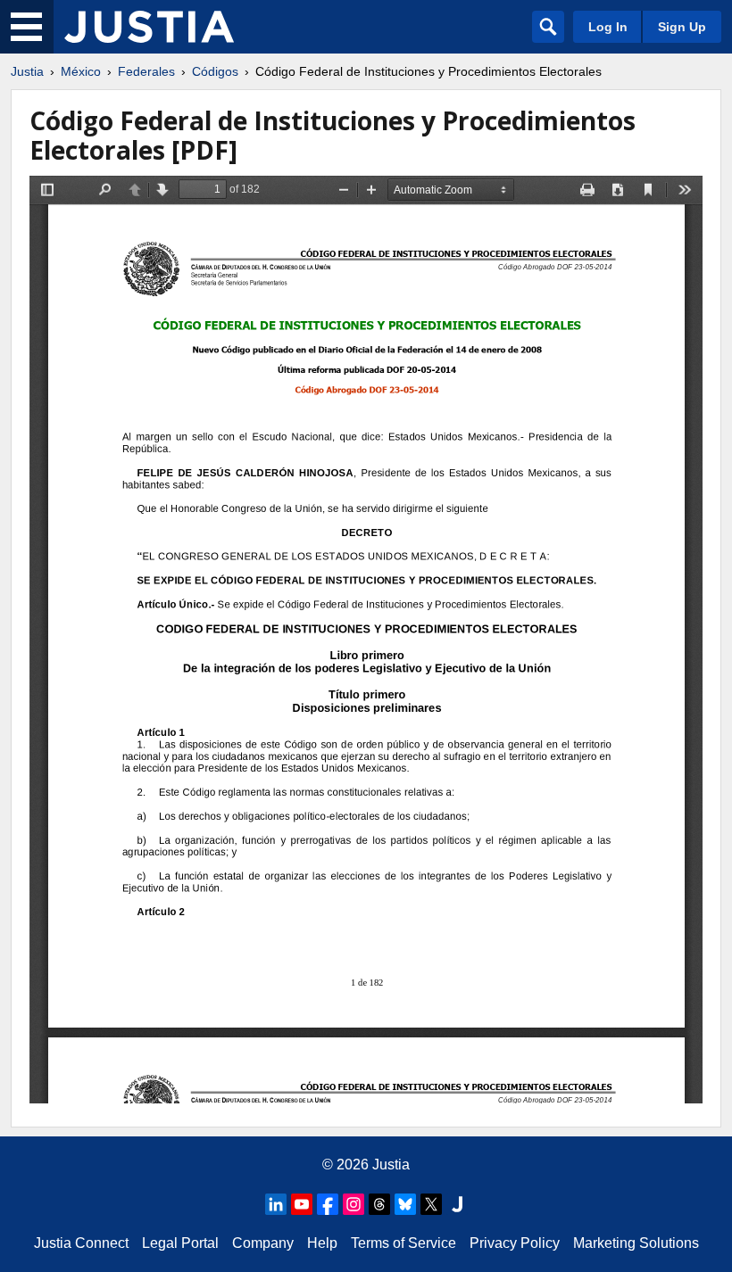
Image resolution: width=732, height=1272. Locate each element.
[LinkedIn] (276, 1204)
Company (263, 1243)
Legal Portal (180, 1243)
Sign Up (682, 27)
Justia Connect (81, 1243)
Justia (27, 71)
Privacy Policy (515, 1243)
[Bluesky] (405, 1204)
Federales (146, 71)
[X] (431, 1204)
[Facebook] (327, 1204)
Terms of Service (403, 1243)
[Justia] (149, 27)
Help (322, 1243)
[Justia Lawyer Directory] (457, 1204)
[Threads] (379, 1204)
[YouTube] (301, 1204)
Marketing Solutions (636, 1243)
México (81, 71)
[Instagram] (353, 1204)
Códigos (215, 71)
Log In (608, 27)
